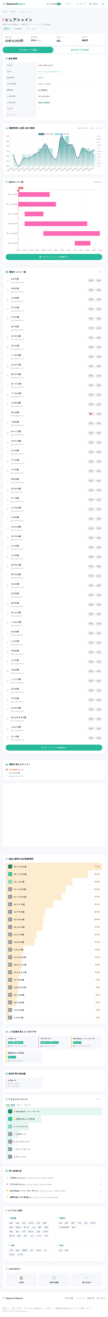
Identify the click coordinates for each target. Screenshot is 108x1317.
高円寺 (31, 1231)
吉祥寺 (45, 1231)
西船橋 (24, 1250)
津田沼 (11, 1254)
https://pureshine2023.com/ (50, 71)
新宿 (11, 1223)
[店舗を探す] (103, 4)
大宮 (60, 1250)
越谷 (66, 1250)
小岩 (33, 1227)
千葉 (11, 1250)
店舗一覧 (90, 1298)
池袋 (17, 1223)
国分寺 (11, 1236)
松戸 (32, 1250)
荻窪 (38, 1231)
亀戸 (40, 1227)
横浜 (66, 1223)
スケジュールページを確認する (55, 257)
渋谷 (24, 1223)
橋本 (73, 1227)
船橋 (17, 1250)
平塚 (79, 1223)
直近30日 (27, 1105)
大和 (85, 1223)
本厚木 (93, 1223)
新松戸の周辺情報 (81, 49)
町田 (46, 1236)
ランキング (81, 4)
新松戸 (13, 12)
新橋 (11, 1231)
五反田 (31, 1223)
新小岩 (26, 1227)
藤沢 (73, 1223)
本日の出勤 (53, 4)
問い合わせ (94, 4)
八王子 (39, 1236)
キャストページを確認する (55, 747)
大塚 (38, 1223)
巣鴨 (44, 1223)
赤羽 (24, 1231)
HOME (5, 12)
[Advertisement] (54, 815)
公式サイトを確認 (29, 49)
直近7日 (19, 1105)
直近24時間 (10, 1105)
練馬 (11, 1227)
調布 (19, 1236)
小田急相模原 (64, 1227)
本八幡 (20, 1254)
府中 (25, 1236)
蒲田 (17, 1231)
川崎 (60, 1223)
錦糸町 (18, 1227)
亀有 (46, 1227)
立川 (32, 1236)
